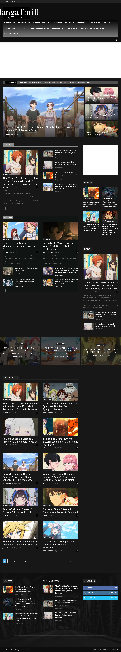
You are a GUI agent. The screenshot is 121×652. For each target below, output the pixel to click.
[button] (115, 39)
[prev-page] (4, 208)
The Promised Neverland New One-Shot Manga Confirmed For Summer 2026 (66, 282)
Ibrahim (5, 252)
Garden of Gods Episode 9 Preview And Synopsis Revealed (60, 511)
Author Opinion (88, 198)
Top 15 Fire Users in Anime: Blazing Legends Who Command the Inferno (66, 175)
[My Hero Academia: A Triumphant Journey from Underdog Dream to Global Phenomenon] (110, 193)
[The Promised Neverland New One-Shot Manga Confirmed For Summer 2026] (48, 282)
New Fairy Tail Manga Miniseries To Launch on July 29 (19, 246)
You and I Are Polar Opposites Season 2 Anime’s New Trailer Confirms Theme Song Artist (59, 477)
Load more (19, 628)
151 (24, 561)
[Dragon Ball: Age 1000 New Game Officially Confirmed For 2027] (101, 351)
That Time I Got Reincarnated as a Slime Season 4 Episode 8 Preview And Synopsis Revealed (55, 82)
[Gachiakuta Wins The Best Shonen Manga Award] (8, 271)
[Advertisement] (60, 60)
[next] (114, 82)
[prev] (111, 82)
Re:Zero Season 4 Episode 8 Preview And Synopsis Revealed (20, 440)
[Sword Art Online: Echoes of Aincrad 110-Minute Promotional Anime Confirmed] (20, 351)
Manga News (7, 239)
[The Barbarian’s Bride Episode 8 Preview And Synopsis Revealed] (20, 530)
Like (115, 588)
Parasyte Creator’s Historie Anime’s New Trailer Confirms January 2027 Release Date (66, 186)
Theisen (5, 515)
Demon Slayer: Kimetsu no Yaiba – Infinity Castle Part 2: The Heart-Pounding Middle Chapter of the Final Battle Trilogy (110, 229)
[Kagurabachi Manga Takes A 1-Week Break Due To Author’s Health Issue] (60, 231)
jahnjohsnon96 (10, 134)
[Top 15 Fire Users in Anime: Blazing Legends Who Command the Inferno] (48, 175)
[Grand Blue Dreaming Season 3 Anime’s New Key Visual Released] (60, 530)
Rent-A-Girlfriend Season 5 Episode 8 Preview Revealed (18, 511)
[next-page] (7, 208)
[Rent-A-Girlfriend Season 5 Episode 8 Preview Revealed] (101, 112)
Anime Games (20, 343)
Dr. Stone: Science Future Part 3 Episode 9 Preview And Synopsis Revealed (65, 153)
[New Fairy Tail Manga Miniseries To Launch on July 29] (20, 231)
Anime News (7, 174)
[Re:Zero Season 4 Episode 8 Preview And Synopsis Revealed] (48, 165)
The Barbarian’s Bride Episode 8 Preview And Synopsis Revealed (20, 543)
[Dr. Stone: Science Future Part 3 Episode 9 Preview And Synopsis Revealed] (48, 153)
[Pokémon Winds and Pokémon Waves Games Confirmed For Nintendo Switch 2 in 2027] (61, 351)
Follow (114, 593)
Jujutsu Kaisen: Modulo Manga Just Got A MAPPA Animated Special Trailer (25, 282)
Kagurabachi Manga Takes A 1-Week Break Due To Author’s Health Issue (60, 246)
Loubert (5, 187)
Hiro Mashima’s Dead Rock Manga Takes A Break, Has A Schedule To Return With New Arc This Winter (66, 270)
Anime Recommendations (108, 221)
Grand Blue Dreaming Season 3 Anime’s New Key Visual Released (60, 544)
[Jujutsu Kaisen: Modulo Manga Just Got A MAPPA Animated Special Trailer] (8, 282)
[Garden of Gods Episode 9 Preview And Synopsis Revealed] (101, 129)
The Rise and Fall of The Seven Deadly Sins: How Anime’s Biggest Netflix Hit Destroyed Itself (91, 227)
